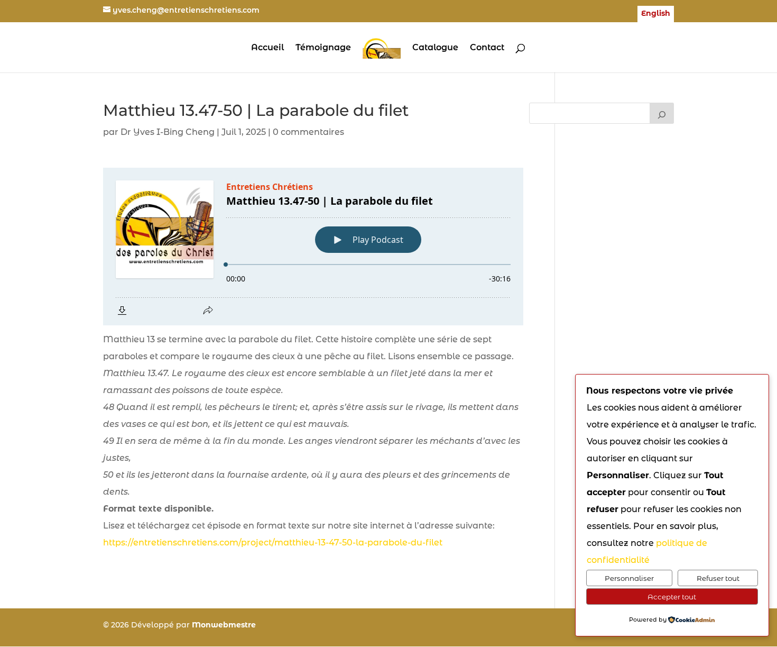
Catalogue (435, 48)
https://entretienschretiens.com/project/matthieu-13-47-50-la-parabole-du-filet (272, 542)
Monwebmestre (224, 625)
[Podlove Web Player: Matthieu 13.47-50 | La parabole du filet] (313, 246)
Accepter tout (672, 597)
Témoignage (323, 48)
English (655, 14)
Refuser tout (718, 578)
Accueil (267, 48)
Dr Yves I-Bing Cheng (168, 132)
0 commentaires (308, 132)
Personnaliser (629, 578)
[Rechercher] (662, 113)
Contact (487, 48)
